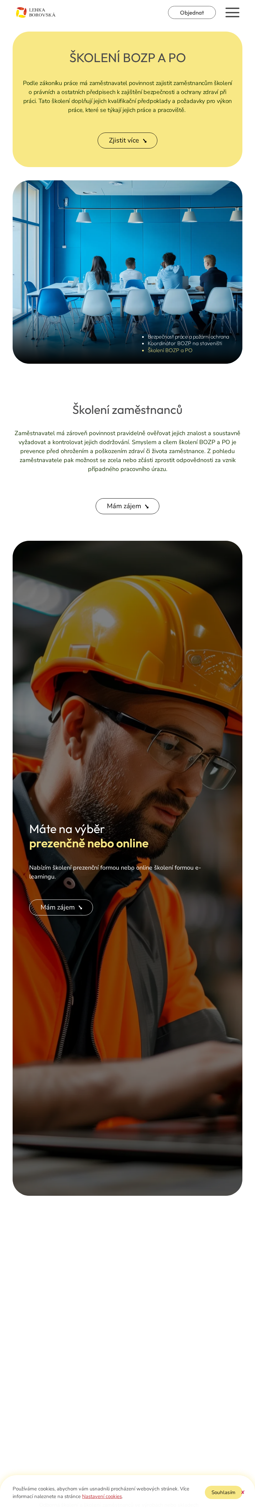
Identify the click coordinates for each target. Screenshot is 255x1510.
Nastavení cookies (102, 1496)
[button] (243, 1492)
